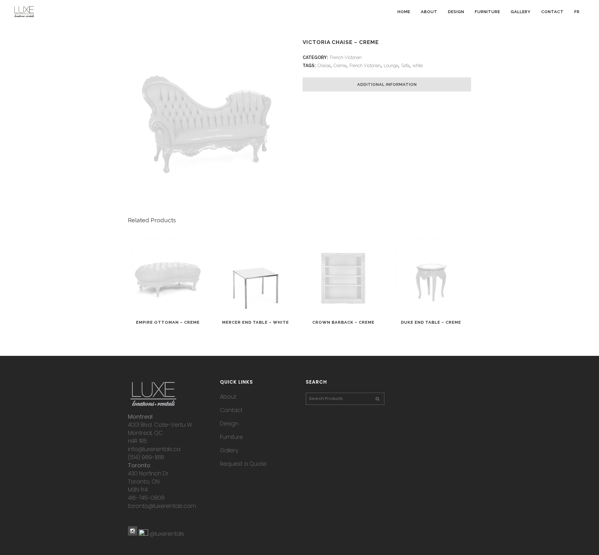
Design (229, 423)
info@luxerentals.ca (154, 449)
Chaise (324, 65)
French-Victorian (346, 57)
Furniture (231, 437)
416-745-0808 (146, 498)
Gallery (229, 450)
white (417, 65)
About (228, 396)
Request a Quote (243, 464)
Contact (231, 410)
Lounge (391, 65)
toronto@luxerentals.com (162, 506)
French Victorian (365, 65)
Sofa (405, 65)
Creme (340, 65)
